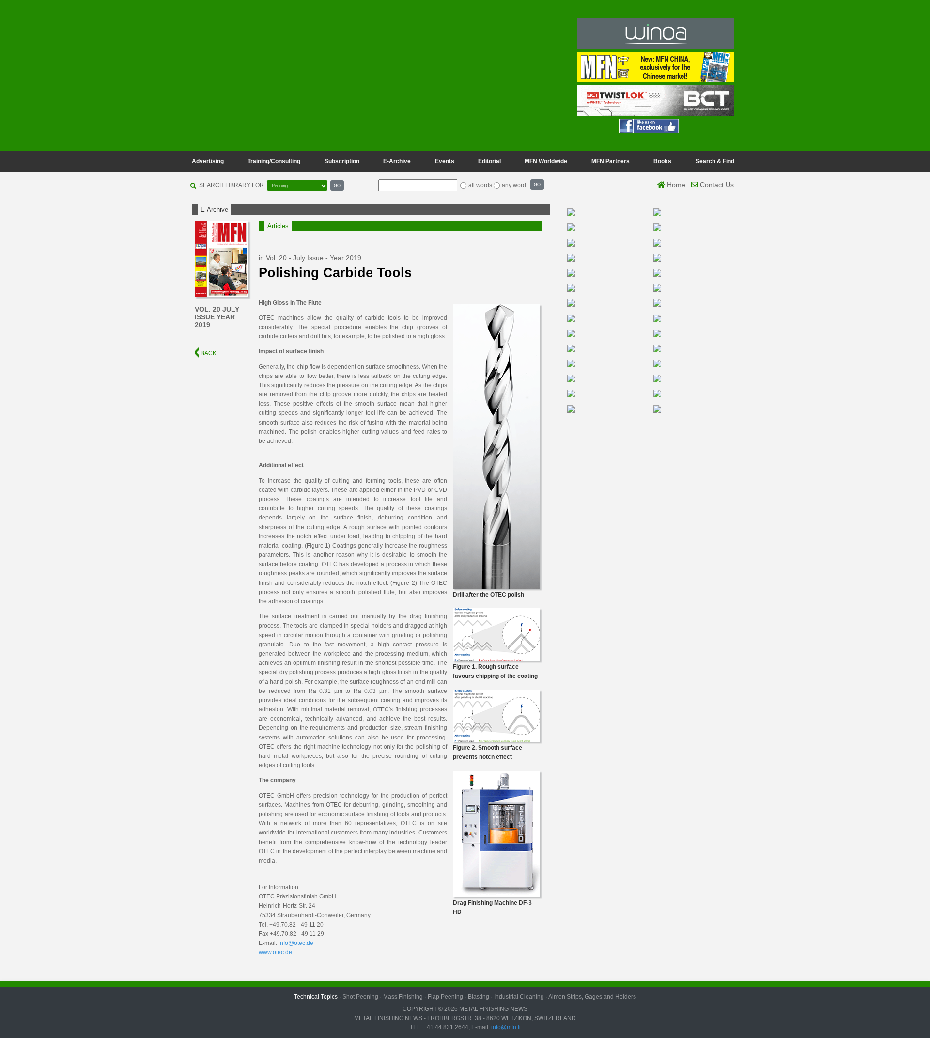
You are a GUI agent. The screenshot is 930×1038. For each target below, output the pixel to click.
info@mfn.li (505, 1027)
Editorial (489, 161)
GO (337, 185)
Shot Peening (360, 996)
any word (514, 185)
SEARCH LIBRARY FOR (231, 185)
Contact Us (716, 185)
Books (662, 161)
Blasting (478, 996)
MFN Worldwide (546, 161)
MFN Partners (610, 161)
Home (675, 185)
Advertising (208, 161)
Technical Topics (316, 996)
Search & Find (715, 161)
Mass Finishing (403, 996)
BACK (208, 353)
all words (480, 185)
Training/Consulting (274, 161)
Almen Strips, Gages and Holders (592, 996)
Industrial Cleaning (519, 996)
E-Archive (397, 161)
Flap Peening (445, 996)
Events (444, 161)
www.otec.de (275, 952)
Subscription (342, 161)
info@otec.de (296, 943)
